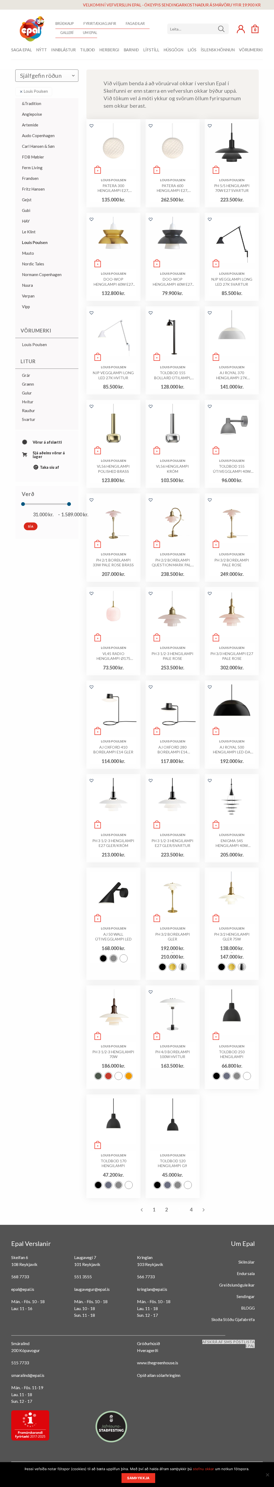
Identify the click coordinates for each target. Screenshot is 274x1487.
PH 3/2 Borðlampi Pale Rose (231, 562)
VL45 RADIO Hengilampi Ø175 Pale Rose (113, 656)
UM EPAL (90, 32)
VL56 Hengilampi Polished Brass (113, 468)
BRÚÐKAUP (64, 23)
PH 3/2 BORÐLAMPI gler (172, 936)
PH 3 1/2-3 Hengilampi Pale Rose (172, 656)
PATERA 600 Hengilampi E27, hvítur (172, 188)
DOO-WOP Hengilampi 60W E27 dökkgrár (172, 281)
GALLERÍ (66, 32)
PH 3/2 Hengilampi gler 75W (232, 936)
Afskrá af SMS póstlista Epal (228, 1344)
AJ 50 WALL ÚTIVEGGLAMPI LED (113, 936)
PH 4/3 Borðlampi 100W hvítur (172, 1054)
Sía (30, 526)
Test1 (223, 28)
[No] (267, 1476)
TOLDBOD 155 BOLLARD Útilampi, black (172, 375)
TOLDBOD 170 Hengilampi (113, 1163)
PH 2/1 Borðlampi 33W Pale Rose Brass (113, 562)
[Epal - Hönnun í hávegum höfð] (31, 29)
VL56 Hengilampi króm (172, 468)
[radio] (103, 958)
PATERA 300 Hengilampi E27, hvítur (113, 188)
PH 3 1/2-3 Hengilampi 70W (113, 1054)
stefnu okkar (203, 1469)
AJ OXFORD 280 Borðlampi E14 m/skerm (172, 749)
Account (241, 29)
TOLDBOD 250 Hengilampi (232, 1054)
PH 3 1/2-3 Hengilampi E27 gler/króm (113, 843)
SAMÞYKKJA (138, 1478)
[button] (91, 125)
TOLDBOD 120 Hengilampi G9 (172, 1163)
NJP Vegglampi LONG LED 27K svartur (231, 281)
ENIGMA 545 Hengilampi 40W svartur (232, 843)
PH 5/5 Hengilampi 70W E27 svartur (232, 188)
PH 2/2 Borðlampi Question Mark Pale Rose (172, 562)
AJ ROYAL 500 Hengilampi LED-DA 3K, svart (231, 749)
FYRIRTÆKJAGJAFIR (99, 23)
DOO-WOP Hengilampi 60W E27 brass (113, 281)
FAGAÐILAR (135, 23)
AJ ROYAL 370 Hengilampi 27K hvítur (231, 375)
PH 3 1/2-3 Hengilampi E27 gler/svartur (172, 843)
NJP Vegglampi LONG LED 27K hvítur (113, 375)
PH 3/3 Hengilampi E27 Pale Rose (231, 656)
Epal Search (198, 29)
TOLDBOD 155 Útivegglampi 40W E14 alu (232, 469)
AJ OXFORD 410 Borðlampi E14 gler (113, 749)
